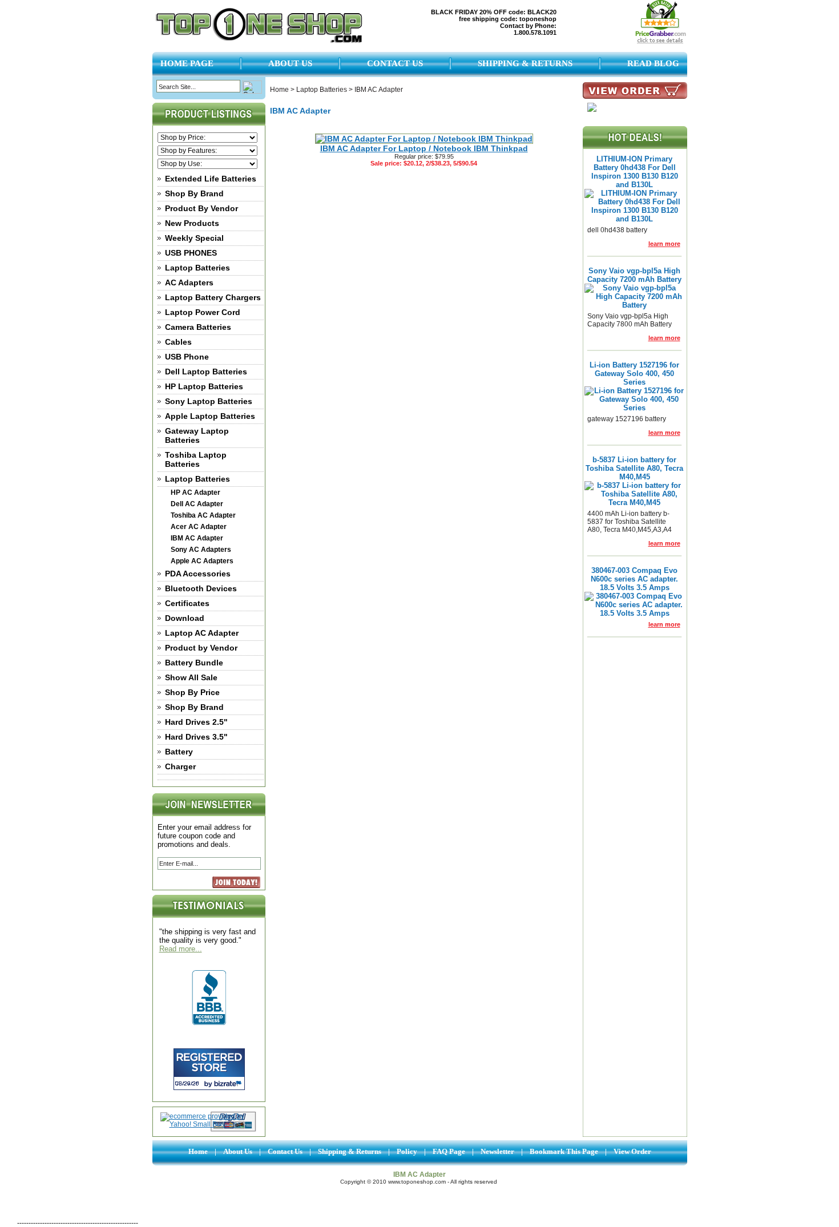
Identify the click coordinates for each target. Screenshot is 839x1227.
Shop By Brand (194, 193)
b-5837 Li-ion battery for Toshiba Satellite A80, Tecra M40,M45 (634, 468)
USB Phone (187, 356)
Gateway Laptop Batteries (197, 435)
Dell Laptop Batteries (206, 371)
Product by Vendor (201, 647)
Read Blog (653, 63)
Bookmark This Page (564, 1151)
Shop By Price (192, 692)
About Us (290, 63)
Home (279, 90)
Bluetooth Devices (201, 588)
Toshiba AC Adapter (203, 515)
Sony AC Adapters (201, 550)
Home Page (186, 63)
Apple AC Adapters (202, 561)
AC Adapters (189, 282)
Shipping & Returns (525, 63)
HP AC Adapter (195, 493)
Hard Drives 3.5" (196, 736)
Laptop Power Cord (202, 312)
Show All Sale (191, 677)
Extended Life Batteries (210, 178)
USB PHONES (191, 252)
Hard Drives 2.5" (196, 721)
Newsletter (497, 1151)
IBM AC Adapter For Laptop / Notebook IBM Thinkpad (424, 148)
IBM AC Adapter (197, 538)
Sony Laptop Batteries (208, 401)
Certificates (187, 603)
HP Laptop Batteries (204, 386)
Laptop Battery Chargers (213, 297)
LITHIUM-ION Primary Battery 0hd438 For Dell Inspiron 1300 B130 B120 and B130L (634, 172)
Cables (178, 341)
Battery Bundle (194, 662)
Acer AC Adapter (199, 527)
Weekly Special (194, 238)
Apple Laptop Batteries (210, 416)
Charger (180, 766)
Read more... (180, 949)
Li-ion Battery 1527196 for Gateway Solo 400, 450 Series (634, 373)
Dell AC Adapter (197, 504)
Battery (179, 751)
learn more (664, 243)
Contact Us (395, 63)
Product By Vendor (201, 208)
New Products (192, 223)
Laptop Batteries (197, 267)
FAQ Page (449, 1151)
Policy (407, 1151)
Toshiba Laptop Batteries (196, 459)
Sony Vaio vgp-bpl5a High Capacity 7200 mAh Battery (634, 275)
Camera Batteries (198, 327)
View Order (632, 1151)
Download (184, 618)
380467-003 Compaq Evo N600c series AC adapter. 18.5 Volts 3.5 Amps (634, 579)
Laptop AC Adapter (202, 632)
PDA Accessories (198, 573)
